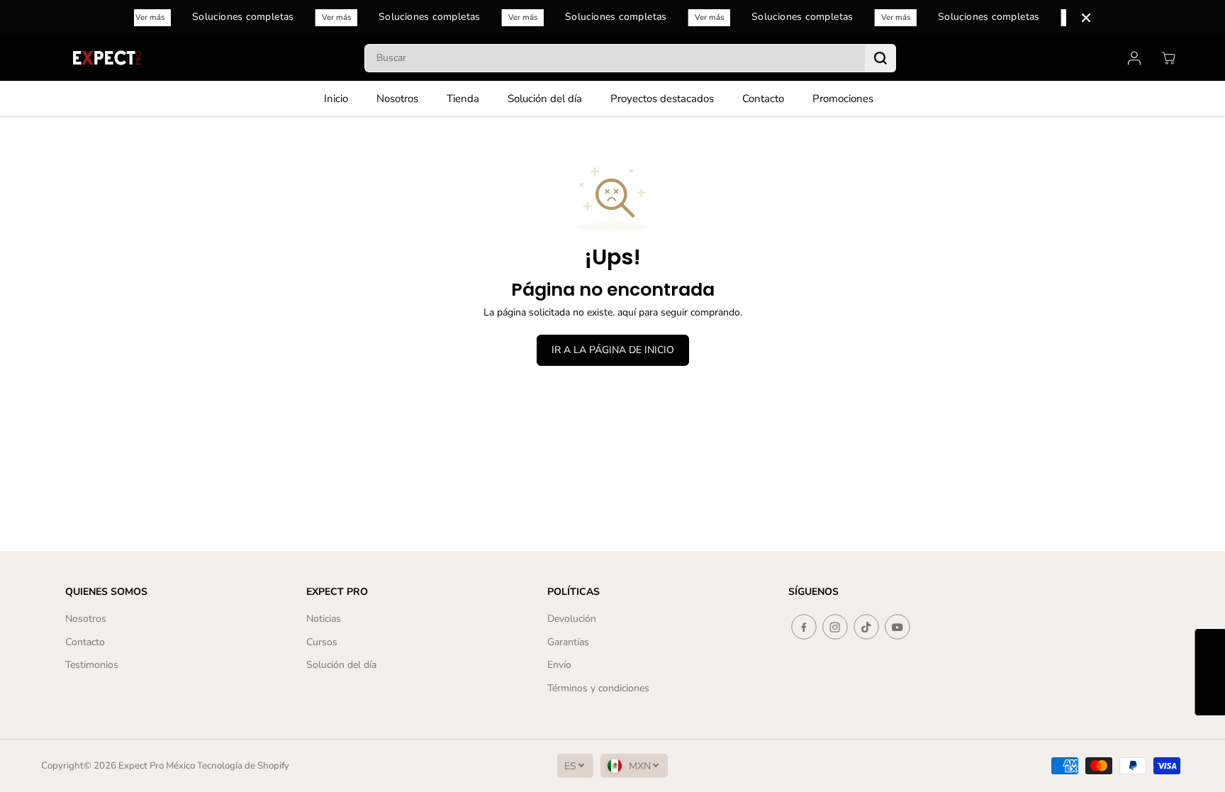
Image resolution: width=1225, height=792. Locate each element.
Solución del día (545, 98)
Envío (559, 664)
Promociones (842, 98)
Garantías (568, 642)
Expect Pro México (156, 765)
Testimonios (91, 664)
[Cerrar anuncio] (1086, 18)
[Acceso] (1134, 58)
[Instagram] (835, 626)
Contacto (763, 98)
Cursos (321, 642)
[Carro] (1168, 58)
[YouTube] (897, 626)
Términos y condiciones (598, 688)
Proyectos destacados (662, 98)
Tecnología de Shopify (243, 765)
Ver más (151, 17)
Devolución (571, 618)
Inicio (336, 98)
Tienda (463, 98)
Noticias (323, 618)
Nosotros (397, 98)
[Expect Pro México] (108, 57)
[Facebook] (804, 626)
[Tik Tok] (866, 626)
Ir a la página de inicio (613, 350)
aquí (626, 312)
